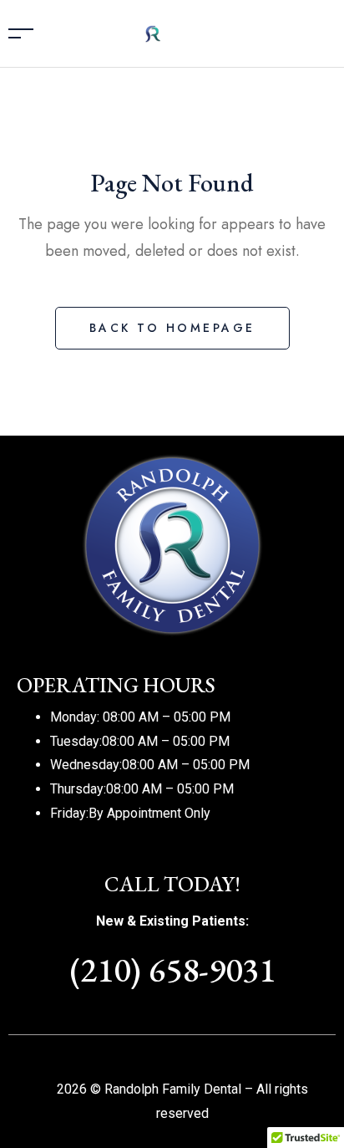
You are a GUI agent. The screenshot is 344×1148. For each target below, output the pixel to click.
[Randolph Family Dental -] (176, 32)
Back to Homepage (172, 327)
